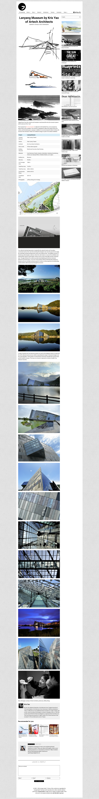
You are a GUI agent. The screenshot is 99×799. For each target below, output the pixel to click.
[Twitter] (76, 12)
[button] (80, 17)
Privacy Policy (41, 791)
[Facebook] (74, 12)
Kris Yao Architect (30, 126)
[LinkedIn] (78, 12)
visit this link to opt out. (58, 793)
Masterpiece (46, 24)
